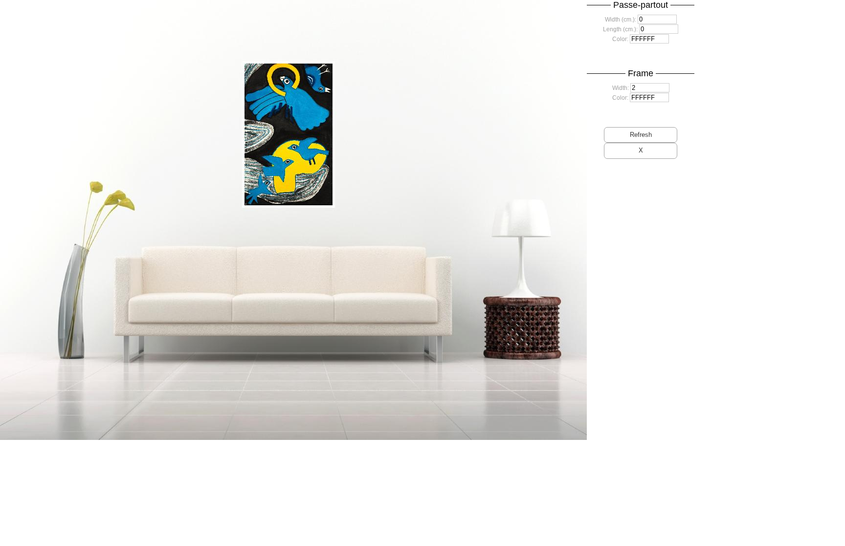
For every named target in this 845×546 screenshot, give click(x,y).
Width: (620, 88)
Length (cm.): (620, 29)
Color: (620, 39)
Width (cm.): (620, 19)
